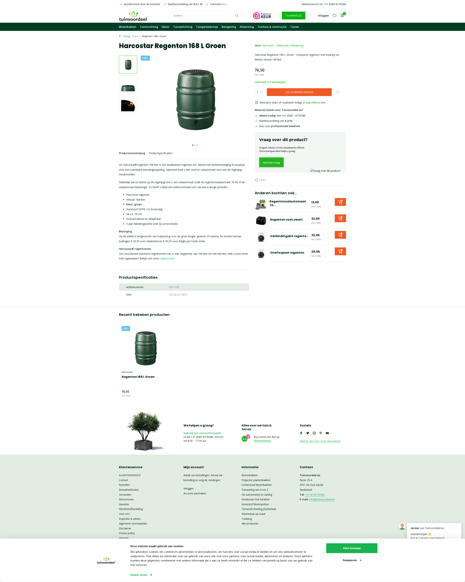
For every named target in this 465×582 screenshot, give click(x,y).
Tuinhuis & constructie (272, 27)
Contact (123, 480)
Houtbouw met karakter (256, 499)
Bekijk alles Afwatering (290, 45)
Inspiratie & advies (130, 518)
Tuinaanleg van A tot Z (255, 489)
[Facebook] (301, 433)
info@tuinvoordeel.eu (321, 499)
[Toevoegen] (340, 202)
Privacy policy (127, 533)
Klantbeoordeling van (275, 121)
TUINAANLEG (294, 15)
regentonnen (166, 258)
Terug (126, 36)
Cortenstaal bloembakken (257, 485)
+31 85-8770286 (314, 494)
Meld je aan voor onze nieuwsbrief (320, 441)
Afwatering (247, 27)
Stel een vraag (271, 162)
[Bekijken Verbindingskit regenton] (261, 237)
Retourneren (126, 499)
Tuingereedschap (207, 27)
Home (135, 36)
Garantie (124, 504)
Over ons (124, 514)
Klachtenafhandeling (131, 509)
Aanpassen (350, 559)
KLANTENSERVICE (130, 475)
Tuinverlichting (182, 27)
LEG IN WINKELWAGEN (299, 92)
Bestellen (124, 485)
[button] (192, 145)
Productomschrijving (132, 153)
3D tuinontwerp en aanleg (257, 494)
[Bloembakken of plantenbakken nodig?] (139, 15)
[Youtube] (327, 433)
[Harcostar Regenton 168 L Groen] (145, 347)
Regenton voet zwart (286, 219)
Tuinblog (247, 518)
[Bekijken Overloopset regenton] (261, 253)
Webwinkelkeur (262, 440)
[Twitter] (307, 433)
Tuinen (294, 27)
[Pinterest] (320, 433)
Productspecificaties (160, 153)
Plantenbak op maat (253, 514)
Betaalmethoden (129, 489)
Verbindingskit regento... (289, 236)
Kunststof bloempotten (255, 504)
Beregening (229, 27)
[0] (341, 15)
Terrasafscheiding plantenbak (259, 509)
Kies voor (279, 126)
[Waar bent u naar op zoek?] (237, 15)
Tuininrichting (149, 27)
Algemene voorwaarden (133, 523)
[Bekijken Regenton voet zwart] (261, 220)
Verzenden (125, 494)
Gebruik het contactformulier (202, 433)
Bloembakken (127, 27)
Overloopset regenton (287, 253)
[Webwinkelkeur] (262, 15)
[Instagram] (314, 433)
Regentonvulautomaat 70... (288, 203)
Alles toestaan (352, 548)
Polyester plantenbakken (256, 480)
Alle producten (250, 523)
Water (165, 27)
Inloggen (188, 488)
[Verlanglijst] (334, 15)
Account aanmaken (194, 493)
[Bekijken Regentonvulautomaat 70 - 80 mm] (261, 204)
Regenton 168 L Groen (138, 377)
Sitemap (124, 538)
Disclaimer (125, 528)
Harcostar (268, 45)
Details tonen (138, 574)
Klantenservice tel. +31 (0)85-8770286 (324, 4)
